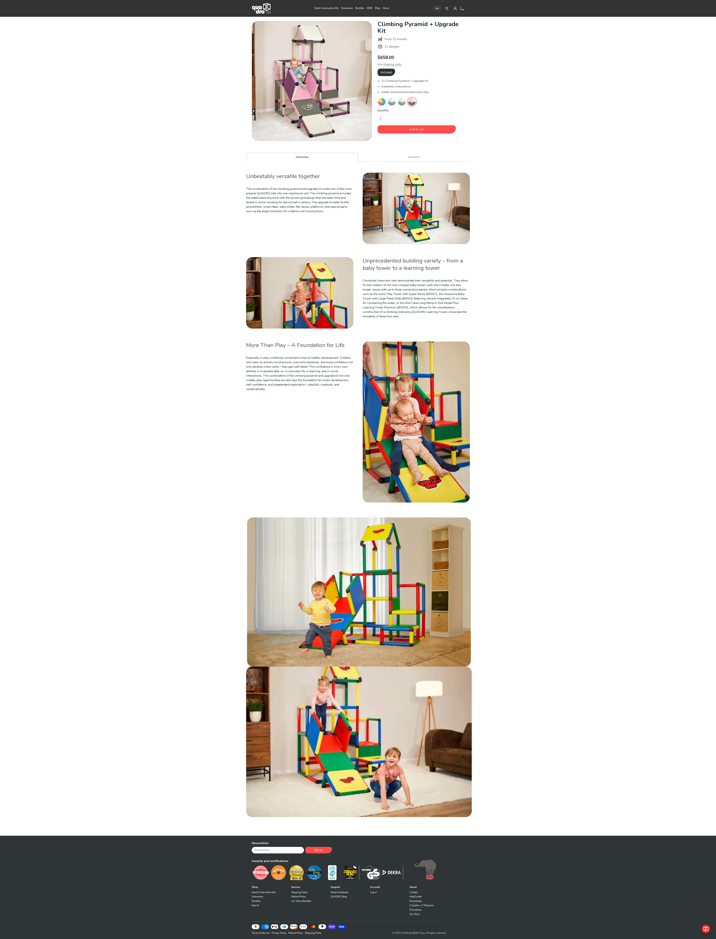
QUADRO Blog (339, 896)
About (386, 8)
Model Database (339, 892)
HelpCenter (415, 896)
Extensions (347, 8)
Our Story (414, 914)
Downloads (415, 901)
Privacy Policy (278, 933)
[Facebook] (404, 844)
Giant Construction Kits (327, 8)
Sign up (319, 850)
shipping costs (392, 64)
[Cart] (462, 8)
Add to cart (416, 129)
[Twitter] (414, 844)
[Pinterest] (423, 844)
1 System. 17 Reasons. (421, 905)
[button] (249, 820)
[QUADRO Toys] (261, 8)
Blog (377, 8)
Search (255, 905)
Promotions (415, 910)
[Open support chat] (705, 928)
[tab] (302, 157)
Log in (373, 892)
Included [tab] (386, 72)
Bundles (359, 8)
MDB (369, 8)
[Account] (455, 8)
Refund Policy (298, 896)
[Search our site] (446, 8)
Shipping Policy (299, 892)
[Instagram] (432, 844)
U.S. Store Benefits (301, 901)
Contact (413, 892)
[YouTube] (442, 844)
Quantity (383, 110)
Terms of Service (261, 933)
